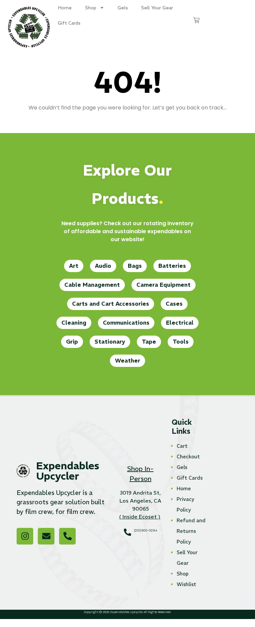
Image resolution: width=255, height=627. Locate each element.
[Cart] (196, 20)
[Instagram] (25, 536)
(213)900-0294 (145, 531)
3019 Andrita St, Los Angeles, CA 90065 (140, 500)
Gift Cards (69, 23)
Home (65, 8)
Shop (90, 8)
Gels (123, 8)
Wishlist (186, 584)
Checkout (188, 456)
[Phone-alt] (67, 536)
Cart (182, 446)
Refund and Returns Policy (191, 531)
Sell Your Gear (157, 8)
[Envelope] (46, 536)
